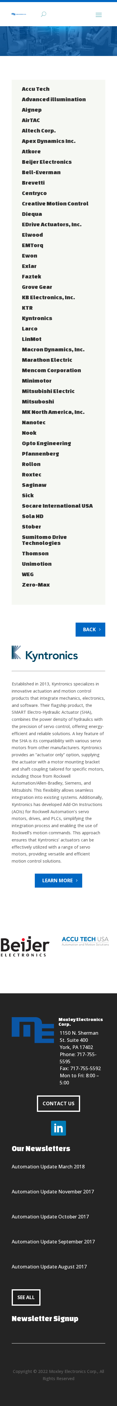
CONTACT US (58, 1103)
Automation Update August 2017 (49, 1266)
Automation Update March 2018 (48, 1166)
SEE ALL (26, 1297)
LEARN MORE (57, 880)
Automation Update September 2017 (53, 1241)
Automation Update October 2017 (50, 1216)
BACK (89, 629)
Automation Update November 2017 (53, 1191)
